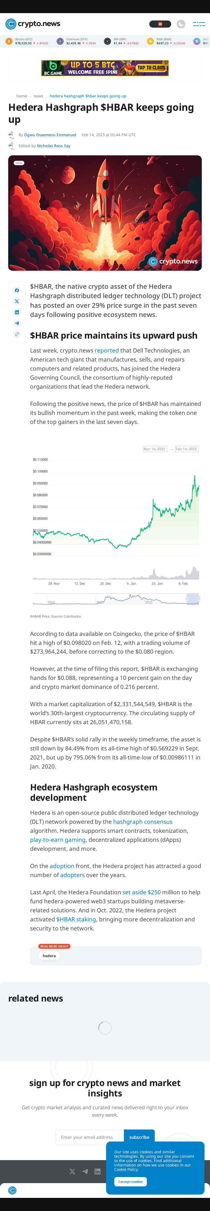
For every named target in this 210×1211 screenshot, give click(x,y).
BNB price (166, 41)
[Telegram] (86, 1171)
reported (107, 350)
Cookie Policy (126, 1169)
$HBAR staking (76, 919)
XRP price (121, 41)
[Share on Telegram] (17, 323)
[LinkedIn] (98, 1171)
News (38, 95)
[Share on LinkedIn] (17, 312)
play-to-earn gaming (58, 839)
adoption (62, 866)
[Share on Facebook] (17, 290)
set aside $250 (141, 892)
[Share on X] (17, 301)
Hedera (49, 955)
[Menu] (199, 24)
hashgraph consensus (143, 821)
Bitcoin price (26, 41)
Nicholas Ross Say (53, 145)
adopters (72, 875)
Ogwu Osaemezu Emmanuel (50, 134)
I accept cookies (130, 1181)
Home (21, 95)
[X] (73, 1171)
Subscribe (139, 1137)
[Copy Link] (17, 334)
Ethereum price (76, 41)
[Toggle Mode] (181, 24)
